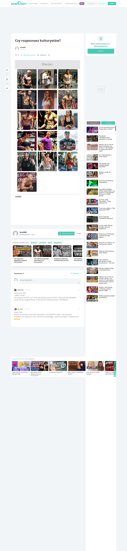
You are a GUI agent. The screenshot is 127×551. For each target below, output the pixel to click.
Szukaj (93, 3)
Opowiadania (71, 3)
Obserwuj (29, 55)
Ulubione (43, 55)
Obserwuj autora (67, 233)
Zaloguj (102, 3)
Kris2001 (23, 47)
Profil (79, 233)
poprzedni (93, 123)
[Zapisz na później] (49, 55)
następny (109, 123)
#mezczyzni (42, 242)
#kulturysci (34, 242)
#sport (50, 242)
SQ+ (82, 3)
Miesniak (21, 290)
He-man (20, 309)
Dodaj (112, 3)
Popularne (33, 3)
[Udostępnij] (7, 88)
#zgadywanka (57, 242)
